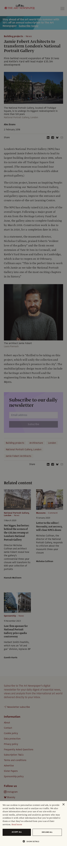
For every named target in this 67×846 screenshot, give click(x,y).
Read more (17, 824)
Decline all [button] (47, 832)
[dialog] (33, 823)
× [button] (63, 804)
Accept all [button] (17, 832)
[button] (32, 841)
